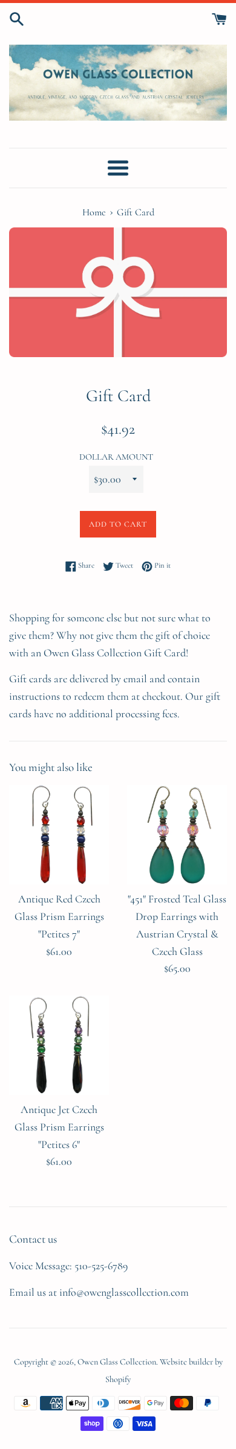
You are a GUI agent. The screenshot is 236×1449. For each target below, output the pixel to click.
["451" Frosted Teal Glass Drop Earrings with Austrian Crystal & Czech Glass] (177, 834)
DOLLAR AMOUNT (116, 457)
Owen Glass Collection (116, 1362)
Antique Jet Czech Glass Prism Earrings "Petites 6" (59, 1127)
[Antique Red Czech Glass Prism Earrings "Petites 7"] (59, 834)
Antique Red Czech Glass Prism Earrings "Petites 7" (59, 916)
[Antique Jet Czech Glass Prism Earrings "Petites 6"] (59, 1045)
